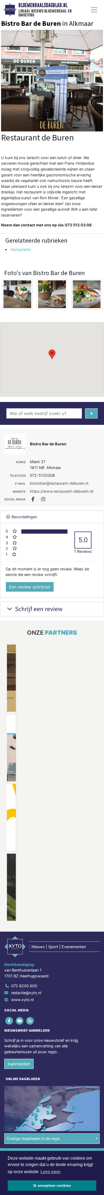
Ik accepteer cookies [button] (52, 1185)
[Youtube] (20, 1020)
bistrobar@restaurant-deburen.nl (59, 483)
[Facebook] (9, 1020)
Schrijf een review (38, 609)
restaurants (21, 249)
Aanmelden (19, 1064)
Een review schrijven (29, 587)
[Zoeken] (91, 413)
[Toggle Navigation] (94, 10)
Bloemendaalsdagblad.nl (42, 5)
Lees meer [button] (51, 1171)
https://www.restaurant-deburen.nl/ (62, 491)
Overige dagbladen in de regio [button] (33, 1138)
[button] (52, 354)
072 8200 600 (24, 986)
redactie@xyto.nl (26, 992)
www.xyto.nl (22, 999)
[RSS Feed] (30, 1020)
